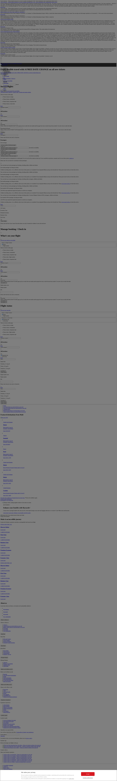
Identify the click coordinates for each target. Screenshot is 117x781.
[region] (58, 775)
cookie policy (71, 778)
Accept (88, 774)
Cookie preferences (88, 778)
